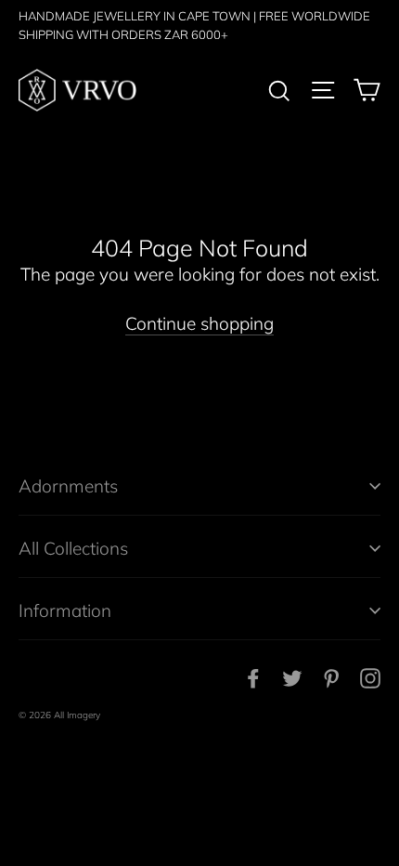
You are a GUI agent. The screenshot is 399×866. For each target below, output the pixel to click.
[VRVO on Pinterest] (331, 676)
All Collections (73, 548)
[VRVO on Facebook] (253, 676)
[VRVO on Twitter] (292, 676)
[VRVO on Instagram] (370, 676)
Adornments (68, 486)
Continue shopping (199, 323)
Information (65, 610)
